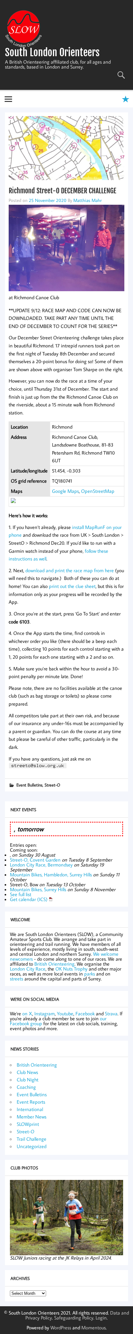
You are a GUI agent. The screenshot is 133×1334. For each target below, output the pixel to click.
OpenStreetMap (97, 491)
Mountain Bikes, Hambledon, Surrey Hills (51, 874)
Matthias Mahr (87, 200)
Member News (31, 1117)
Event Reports (31, 1102)
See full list (20, 894)
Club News (27, 1072)
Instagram (44, 1013)
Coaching (26, 1087)
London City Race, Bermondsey (41, 865)
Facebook (85, 1013)
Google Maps (65, 491)
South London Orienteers (52, 52)
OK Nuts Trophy (71, 969)
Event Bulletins (29, 785)
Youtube (65, 1013)
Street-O (52, 785)
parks (89, 974)
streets (16, 978)
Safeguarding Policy (73, 1318)
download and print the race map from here (69, 570)
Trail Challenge (31, 1139)
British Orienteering (54, 964)
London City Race (27, 969)
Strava (111, 1013)
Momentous (93, 1327)
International (30, 1109)
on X (27, 1013)
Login (101, 1318)
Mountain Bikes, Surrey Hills (38, 889)
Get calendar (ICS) (29, 899)
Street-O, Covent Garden (35, 860)
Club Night (27, 1079)
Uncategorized (31, 1146)
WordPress (60, 1327)
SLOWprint (28, 1124)
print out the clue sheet (72, 586)
